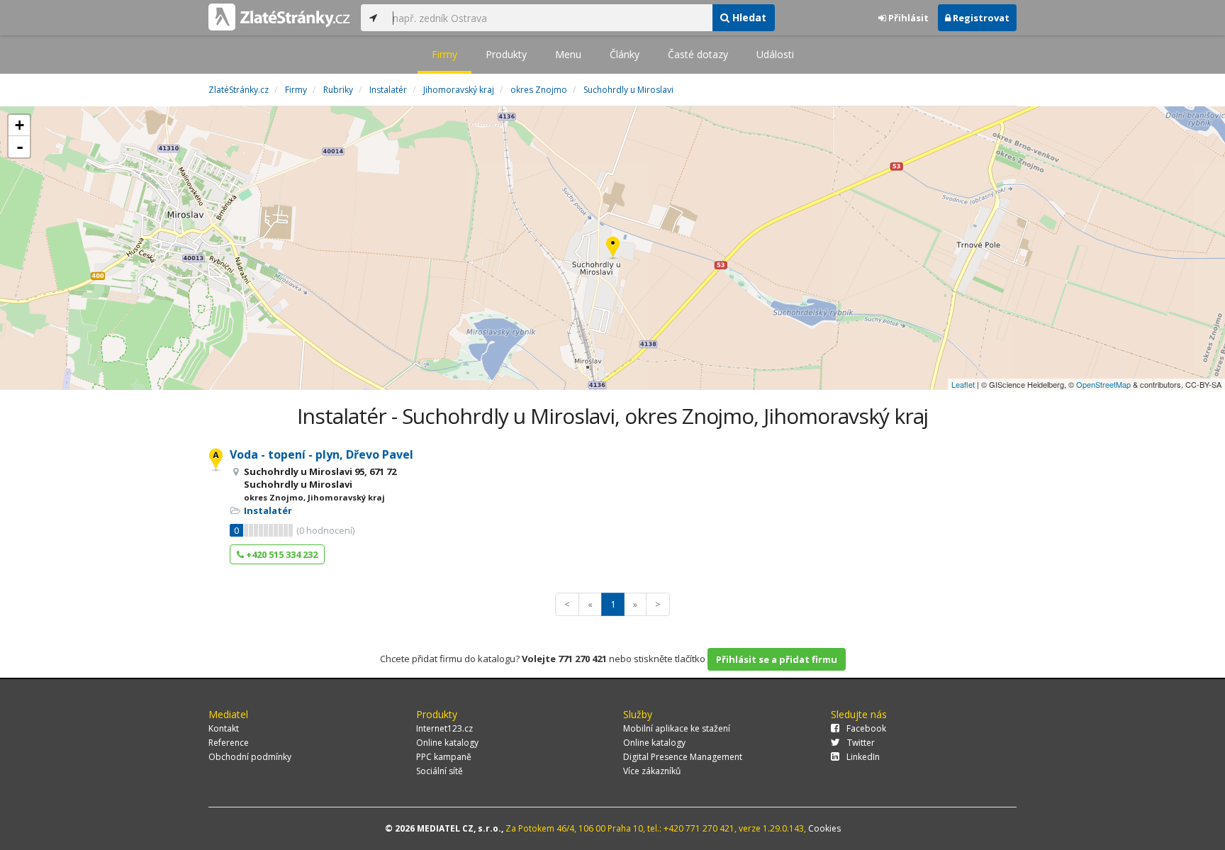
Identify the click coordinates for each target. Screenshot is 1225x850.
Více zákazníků (652, 771)
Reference (228, 743)
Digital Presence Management (682, 757)
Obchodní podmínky (249, 757)
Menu (568, 54)
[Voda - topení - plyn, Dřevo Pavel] (612, 248)
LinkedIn (863, 757)
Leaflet (963, 384)
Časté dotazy (698, 54)
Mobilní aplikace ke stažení (676, 728)
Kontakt (223, 728)
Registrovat (980, 17)
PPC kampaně (443, 757)
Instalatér (268, 510)
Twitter (861, 743)
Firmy (444, 54)
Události (775, 54)
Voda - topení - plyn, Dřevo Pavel (321, 454)
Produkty (506, 54)
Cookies (824, 828)
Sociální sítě (439, 771)
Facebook (866, 728)
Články (624, 54)
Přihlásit (907, 17)
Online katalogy (447, 743)
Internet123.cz (444, 728)
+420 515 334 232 (281, 554)
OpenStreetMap (1103, 384)
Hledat (747, 17)
